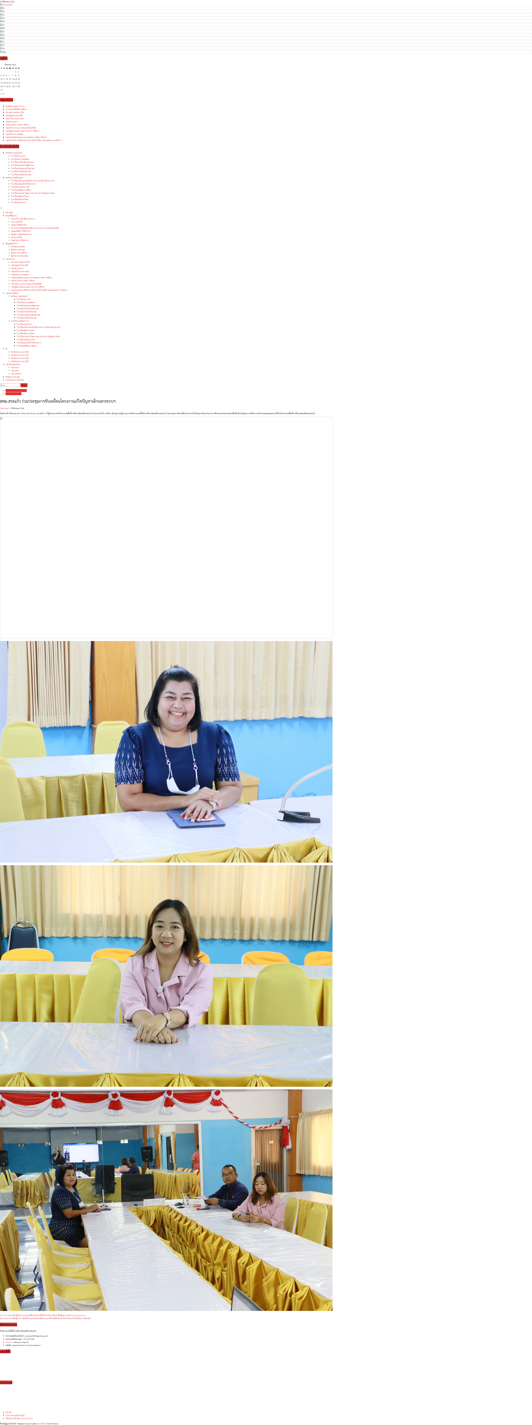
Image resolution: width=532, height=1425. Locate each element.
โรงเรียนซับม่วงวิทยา (20, 199)
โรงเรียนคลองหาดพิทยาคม (22, 165)
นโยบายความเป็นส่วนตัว (15, 1415)
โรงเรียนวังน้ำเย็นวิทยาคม (22, 161)
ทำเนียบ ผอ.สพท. (18, 246)
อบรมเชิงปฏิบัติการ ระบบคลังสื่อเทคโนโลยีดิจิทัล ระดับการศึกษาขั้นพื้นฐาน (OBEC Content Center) (42, 1315)
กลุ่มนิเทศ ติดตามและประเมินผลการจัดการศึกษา (26, 137)
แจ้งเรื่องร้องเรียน (13, 364)
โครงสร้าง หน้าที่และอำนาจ (23, 218)
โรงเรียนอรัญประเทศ (20, 186)
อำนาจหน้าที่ (16, 221)
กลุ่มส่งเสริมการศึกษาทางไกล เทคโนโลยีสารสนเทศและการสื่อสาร (34, 140)
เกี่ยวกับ (9, 1412)
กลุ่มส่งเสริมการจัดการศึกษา (17, 124)
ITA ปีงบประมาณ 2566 (20, 351)
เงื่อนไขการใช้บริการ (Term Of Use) (19, 1418)
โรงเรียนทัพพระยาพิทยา (21, 189)
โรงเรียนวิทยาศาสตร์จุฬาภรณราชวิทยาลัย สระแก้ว (33, 180)
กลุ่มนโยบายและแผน (15, 118)
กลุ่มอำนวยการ (12, 121)
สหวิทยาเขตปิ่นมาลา (20, 320)
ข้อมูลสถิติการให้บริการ (21, 230)
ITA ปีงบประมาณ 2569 (20, 361)
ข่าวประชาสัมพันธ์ (35, 227)
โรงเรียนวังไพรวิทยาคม (21, 171)
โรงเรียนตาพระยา (19, 202)
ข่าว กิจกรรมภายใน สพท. (16, 390)
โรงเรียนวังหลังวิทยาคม (21, 174)
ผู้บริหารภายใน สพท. (19, 255)
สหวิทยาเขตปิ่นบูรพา (14, 177)
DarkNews (42, 1423)
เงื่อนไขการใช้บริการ (20, 240)
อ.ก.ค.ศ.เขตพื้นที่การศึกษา (16, 109)
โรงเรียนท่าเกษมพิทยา (20, 158)
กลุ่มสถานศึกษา (12, 292)
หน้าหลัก (9, 212)
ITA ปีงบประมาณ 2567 (20, 354)
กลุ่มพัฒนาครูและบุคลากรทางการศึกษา (22, 130)
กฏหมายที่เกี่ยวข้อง (19, 224)
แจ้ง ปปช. (15, 367)
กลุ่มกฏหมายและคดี (14, 115)
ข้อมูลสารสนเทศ (13, 376)
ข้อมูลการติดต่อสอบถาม (21, 234)
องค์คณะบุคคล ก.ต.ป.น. (15, 106)
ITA (6, 348)
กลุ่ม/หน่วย (10, 258)
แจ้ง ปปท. (15, 370)
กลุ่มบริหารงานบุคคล (14, 133)
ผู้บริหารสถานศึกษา (19, 252)
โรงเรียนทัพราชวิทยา (20, 196)
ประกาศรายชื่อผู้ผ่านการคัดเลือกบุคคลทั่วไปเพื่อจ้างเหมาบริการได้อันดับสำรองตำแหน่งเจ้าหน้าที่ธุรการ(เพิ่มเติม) (45, 1318)
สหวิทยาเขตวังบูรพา (14, 152)
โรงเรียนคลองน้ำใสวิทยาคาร (23, 183)
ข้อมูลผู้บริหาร (11, 243)
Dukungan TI (5, 408)
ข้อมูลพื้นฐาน (11, 215)
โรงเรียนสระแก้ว (18, 155)
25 (4, 86)
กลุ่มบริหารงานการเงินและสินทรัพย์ (21, 127)
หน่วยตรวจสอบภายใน (15, 112)
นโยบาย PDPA (16, 237)
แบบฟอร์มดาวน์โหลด (15, 379)
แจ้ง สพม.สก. (16, 373)
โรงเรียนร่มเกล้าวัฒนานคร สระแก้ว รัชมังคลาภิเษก (33, 192)
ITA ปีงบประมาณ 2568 (20, 358)
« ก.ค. (2, 93)
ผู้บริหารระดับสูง (18, 249)
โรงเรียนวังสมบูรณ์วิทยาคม (22, 168)
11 (4, 79)
